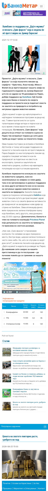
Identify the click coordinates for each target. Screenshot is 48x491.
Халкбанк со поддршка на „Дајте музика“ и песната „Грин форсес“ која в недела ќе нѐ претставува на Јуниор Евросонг (23, 30)
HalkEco (37, 195)
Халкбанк (27, 97)
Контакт (41, 488)
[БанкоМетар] (19, 5)
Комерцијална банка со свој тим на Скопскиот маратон (26, 390)
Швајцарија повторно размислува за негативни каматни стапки (26, 349)
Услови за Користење (21, 483)
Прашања (7, 488)
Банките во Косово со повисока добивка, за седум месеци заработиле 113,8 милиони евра (29, 376)
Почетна (6, 483)
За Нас (36, 483)
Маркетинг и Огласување (25, 488)
